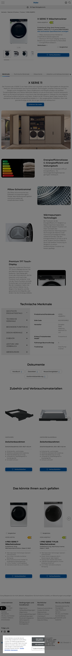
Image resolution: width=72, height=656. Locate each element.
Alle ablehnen (39, 644)
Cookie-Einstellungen (39, 648)
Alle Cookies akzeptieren (39, 639)
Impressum (14, 650)
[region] (24, 644)
